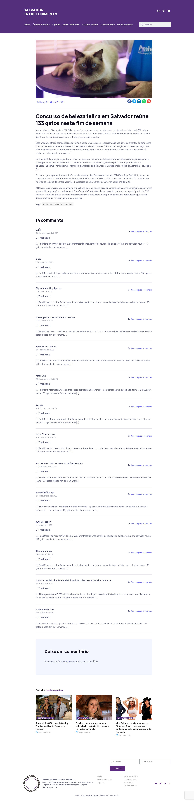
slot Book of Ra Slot (46, 346)
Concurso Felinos (52, 204)
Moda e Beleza (125, 24)
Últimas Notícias (41, 24)
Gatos (68, 204)
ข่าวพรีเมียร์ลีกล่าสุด (45, 492)
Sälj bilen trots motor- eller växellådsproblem (59, 463)
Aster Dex (41, 375)
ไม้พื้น (38, 229)
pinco (39, 258)
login (67, 661)
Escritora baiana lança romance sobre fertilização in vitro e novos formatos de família (93, 726)
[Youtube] (165, 783)
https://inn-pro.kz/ (45, 434)
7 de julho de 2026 (44, 732)
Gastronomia (108, 24)
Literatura (83, 718)
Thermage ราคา (44, 551)
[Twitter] (160, 783)
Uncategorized (125, 718)
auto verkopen (43, 521)
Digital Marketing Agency (48, 288)
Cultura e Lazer (90, 24)
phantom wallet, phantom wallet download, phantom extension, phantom (74, 580)
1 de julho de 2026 (124, 735)
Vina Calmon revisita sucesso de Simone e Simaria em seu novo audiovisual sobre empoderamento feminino (133, 727)
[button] (129, 101)
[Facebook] (156, 783)
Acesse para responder (141, 231)
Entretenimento (71, 24)
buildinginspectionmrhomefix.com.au (55, 317)
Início (27, 24)
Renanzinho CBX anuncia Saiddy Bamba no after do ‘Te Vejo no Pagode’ (52, 726)
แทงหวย (39, 405)
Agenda (56, 24)
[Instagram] (169, 783)
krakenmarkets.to (45, 609)
